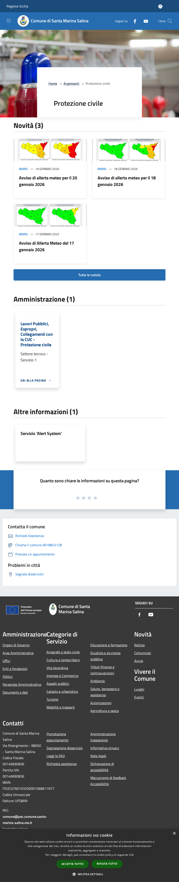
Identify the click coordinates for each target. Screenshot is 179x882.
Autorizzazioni (101, 702)
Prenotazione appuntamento (57, 737)
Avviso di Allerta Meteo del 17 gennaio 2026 (46, 246)
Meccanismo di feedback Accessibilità (108, 781)
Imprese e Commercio (62, 675)
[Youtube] (144, 21)
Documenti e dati (15, 692)
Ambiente (97, 681)
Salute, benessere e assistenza (104, 692)
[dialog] (89, 855)
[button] (89, 874)
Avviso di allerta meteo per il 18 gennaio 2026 (127, 181)
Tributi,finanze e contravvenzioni (102, 670)
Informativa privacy (104, 748)
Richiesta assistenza (61, 763)
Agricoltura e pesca (104, 710)
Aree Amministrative (18, 653)
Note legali (98, 755)
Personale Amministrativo (22, 684)
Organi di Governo (16, 645)
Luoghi (139, 689)
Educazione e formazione (108, 645)
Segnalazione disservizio (64, 748)
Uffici (6, 660)
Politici (8, 676)
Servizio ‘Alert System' (41, 433)
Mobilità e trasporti (60, 707)
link (131, 855)
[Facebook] (133, 21)
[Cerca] (169, 21)
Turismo (52, 699)
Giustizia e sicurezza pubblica (105, 656)
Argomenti (71, 83)
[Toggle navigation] (8, 20)
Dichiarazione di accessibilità (102, 766)
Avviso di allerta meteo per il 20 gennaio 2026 (48, 181)
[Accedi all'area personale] (160, 6)
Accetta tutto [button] (73, 864)
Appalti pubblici (57, 683)
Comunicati (142, 653)
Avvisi (23, 168)
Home (52, 83)
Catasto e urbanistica (62, 691)
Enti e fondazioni (15, 668)
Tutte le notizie (89, 275)
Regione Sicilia (17, 6)
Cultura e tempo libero (63, 660)
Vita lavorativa (57, 667)
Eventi (139, 697)
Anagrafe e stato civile (63, 652)
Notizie (139, 645)
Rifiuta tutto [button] (107, 864)
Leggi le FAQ (55, 755)
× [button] (174, 833)
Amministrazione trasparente (103, 737)
